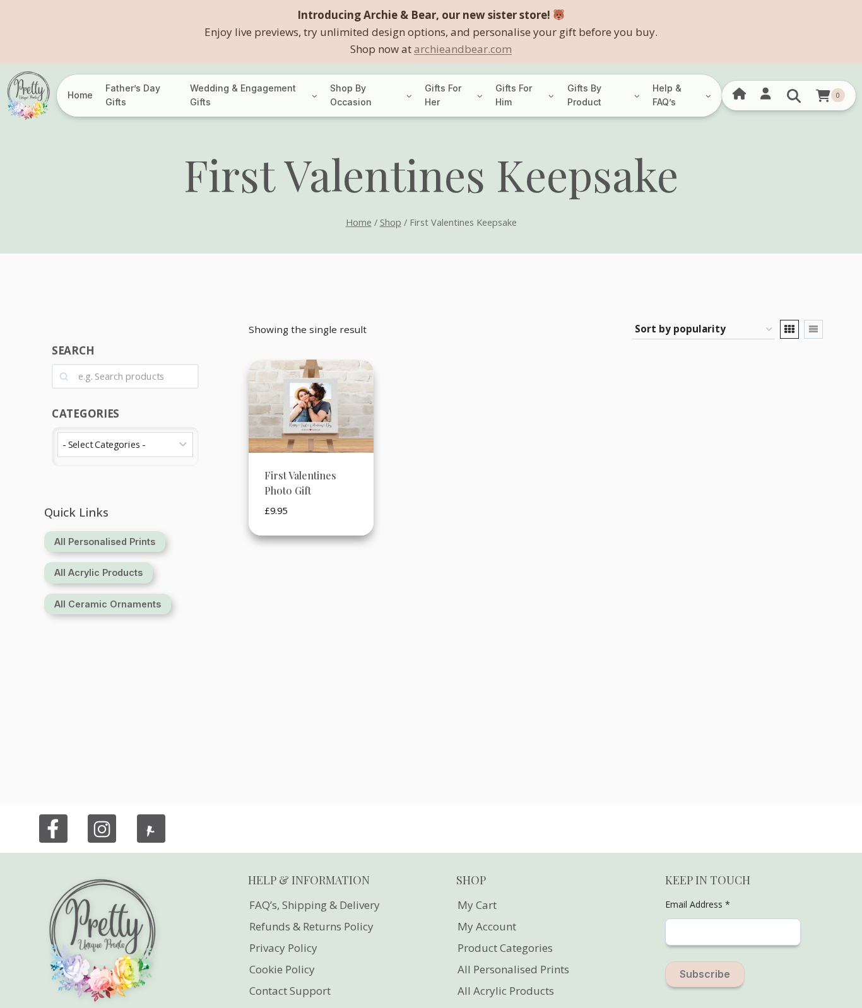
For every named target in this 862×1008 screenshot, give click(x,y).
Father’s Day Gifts (132, 95)
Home (80, 95)
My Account (487, 926)
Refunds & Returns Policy (311, 926)
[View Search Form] (794, 95)
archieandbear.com (463, 49)
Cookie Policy (282, 969)
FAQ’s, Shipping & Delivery (314, 905)
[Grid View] (789, 329)
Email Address (697, 904)
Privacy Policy (283, 948)
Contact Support (290, 990)
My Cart (477, 905)
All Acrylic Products (506, 990)
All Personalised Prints (513, 969)
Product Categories (505, 948)
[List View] (813, 329)
